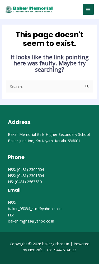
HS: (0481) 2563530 (25, 181)
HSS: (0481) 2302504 (26, 169)
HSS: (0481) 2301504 (26, 175)
